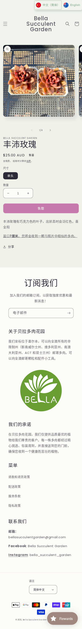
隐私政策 (14, 505)
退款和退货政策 (19, 477)
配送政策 (14, 486)
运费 (28, 161)
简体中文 (39, 590)
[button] (5, 23)
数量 (6, 185)
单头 (10, 176)
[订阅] (68, 313)
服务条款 (14, 496)
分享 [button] (11, 247)
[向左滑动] (31, 130)
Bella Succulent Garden (35, 619)
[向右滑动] (50, 130)
